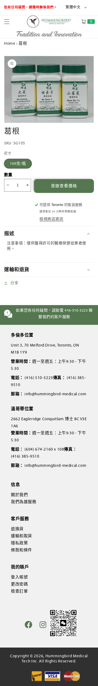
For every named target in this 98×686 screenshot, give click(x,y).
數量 (8, 174)
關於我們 (19, 494)
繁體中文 (73, 7)
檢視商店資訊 (51, 219)
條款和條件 (21, 550)
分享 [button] (14, 283)
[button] (10, 22)
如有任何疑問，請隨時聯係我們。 (31, 7)
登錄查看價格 (64, 185)
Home (9, 43)
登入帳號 (19, 577)
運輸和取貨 (21, 535)
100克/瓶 (18, 163)
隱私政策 (19, 543)
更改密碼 (19, 584)
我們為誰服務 (23, 501)
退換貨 (17, 528)
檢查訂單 (19, 591)
